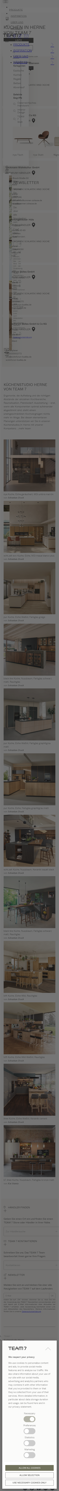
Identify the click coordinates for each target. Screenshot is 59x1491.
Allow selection (29, 1475)
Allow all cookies (29, 1468)
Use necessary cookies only (29, 1482)
